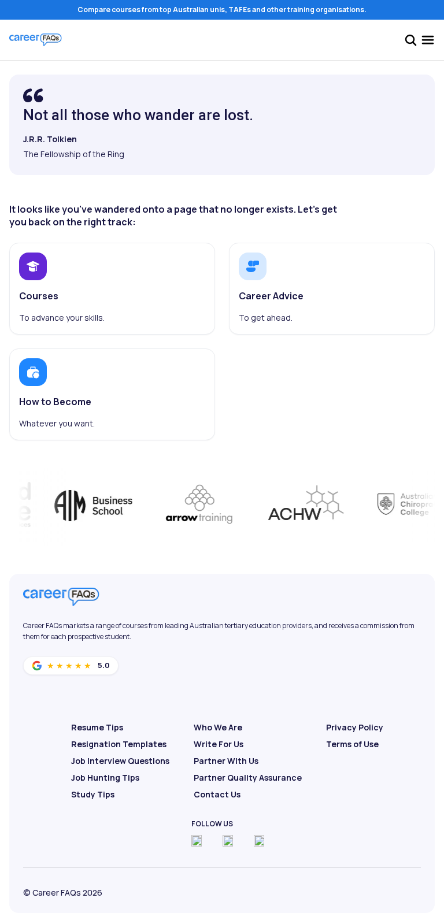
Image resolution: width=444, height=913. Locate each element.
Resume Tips (97, 727)
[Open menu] (428, 40)
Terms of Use (352, 743)
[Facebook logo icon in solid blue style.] (196, 841)
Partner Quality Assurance (248, 777)
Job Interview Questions (120, 760)
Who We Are (218, 727)
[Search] (410, 40)
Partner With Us (226, 760)
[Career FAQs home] (35, 40)
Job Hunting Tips (105, 777)
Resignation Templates (118, 743)
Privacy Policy (354, 727)
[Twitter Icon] (228, 841)
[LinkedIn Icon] (259, 841)
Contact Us (217, 794)
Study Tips (92, 794)
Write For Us (218, 743)
